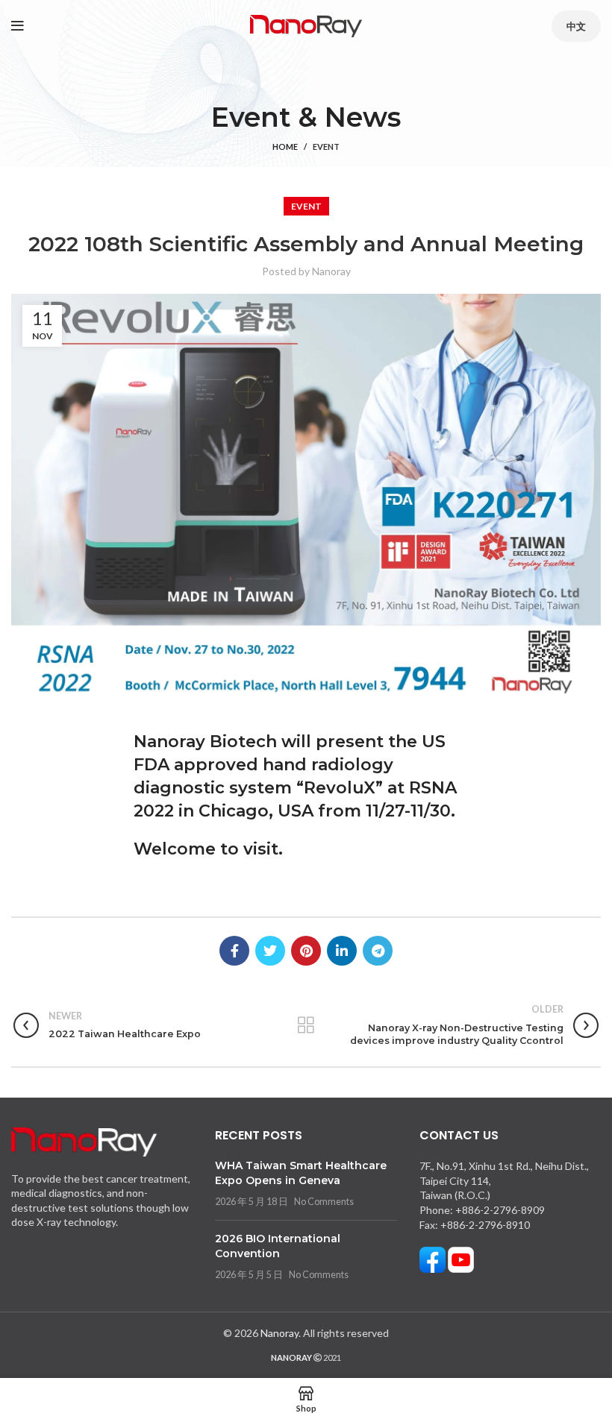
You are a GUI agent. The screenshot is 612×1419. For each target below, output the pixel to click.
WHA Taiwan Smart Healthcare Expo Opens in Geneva (301, 1173)
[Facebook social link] (234, 951)
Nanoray (279, 1333)
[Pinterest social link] (306, 951)
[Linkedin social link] (342, 951)
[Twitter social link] (270, 951)
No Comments (324, 1201)
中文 (576, 26)
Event (326, 146)
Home (285, 146)
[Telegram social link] (378, 951)
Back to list (306, 1025)
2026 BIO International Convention (277, 1246)
